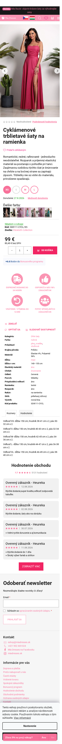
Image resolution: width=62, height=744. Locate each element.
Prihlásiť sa (14, 619)
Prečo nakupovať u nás (14, 672)
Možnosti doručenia (38, 198)
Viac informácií (22, 717)
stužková (35, 346)
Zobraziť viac (31, 566)
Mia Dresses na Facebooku (21, 649)
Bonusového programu (31, 261)
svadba (39, 343)
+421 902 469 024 (17, 646)
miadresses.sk (15, 653)
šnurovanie (36, 371)
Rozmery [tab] (11, 413)
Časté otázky (9, 676)
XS (7, 189)
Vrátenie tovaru (10, 679)
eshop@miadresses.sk (19, 642)
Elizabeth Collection (22, 230)
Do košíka (47, 250)
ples (33, 343)
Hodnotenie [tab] (26, 413)
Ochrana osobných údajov (16, 698)
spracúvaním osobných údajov (35, 611)
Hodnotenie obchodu (31, 465)
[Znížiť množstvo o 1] (12, 250)
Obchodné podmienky (14, 694)
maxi (33, 360)
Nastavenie (29, 725)
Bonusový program (12, 687)
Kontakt (7, 701)
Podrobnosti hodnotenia (44, 122)
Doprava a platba (11, 668)
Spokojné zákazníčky (13, 683)
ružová (34, 340)
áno (32, 367)
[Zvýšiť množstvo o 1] (27, 250)
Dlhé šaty (35, 336)
